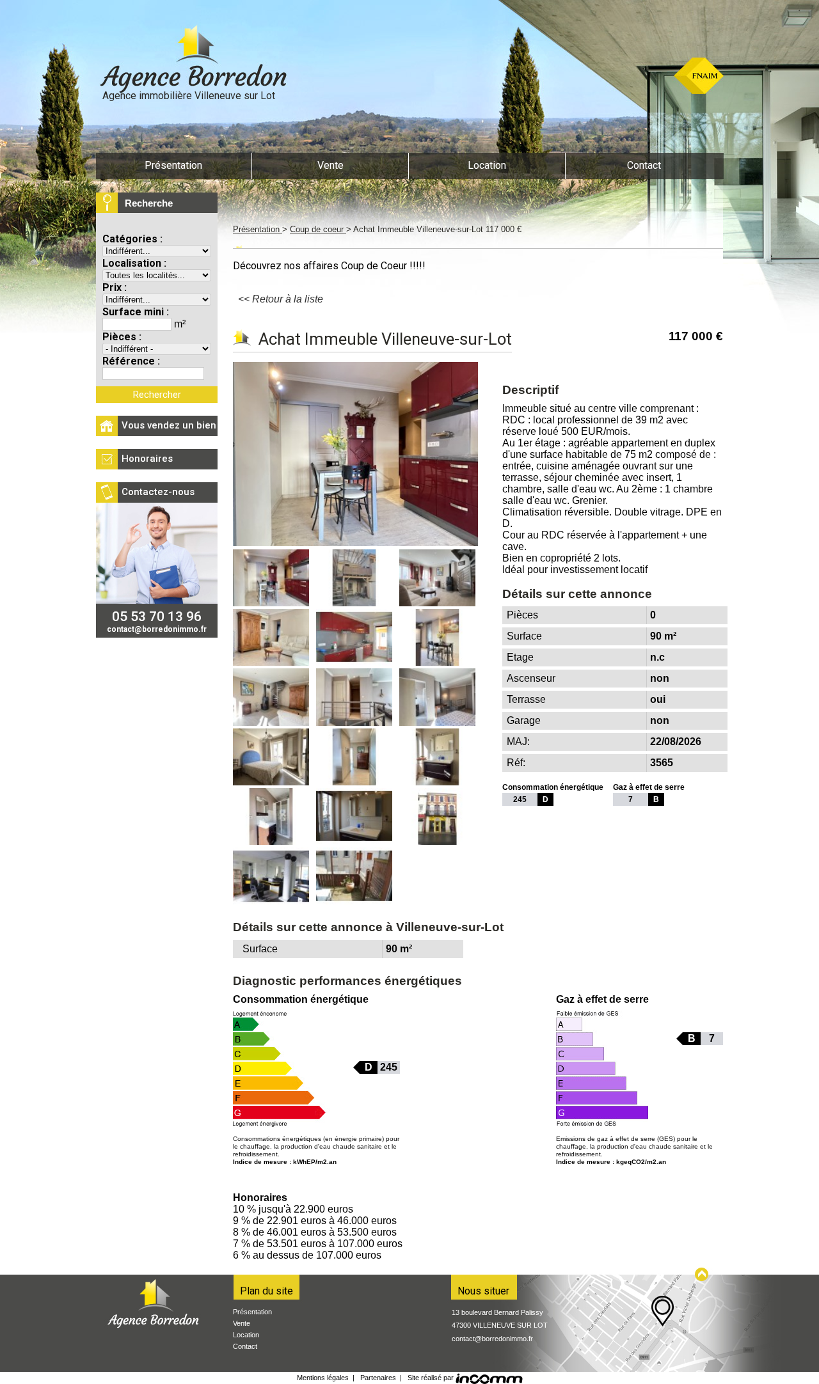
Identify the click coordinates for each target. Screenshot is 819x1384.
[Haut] (702, 1275)
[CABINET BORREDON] (192, 61)
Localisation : (134, 263)
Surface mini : (135, 312)
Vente (241, 1323)
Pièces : (121, 337)
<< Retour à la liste (280, 299)
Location (246, 1335)
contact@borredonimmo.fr (492, 1338)
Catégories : (132, 239)
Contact (245, 1346)
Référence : (131, 361)
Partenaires (378, 1377)
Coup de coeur (318, 229)
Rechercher (157, 394)
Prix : (114, 287)
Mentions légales (323, 1377)
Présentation (257, 229)
